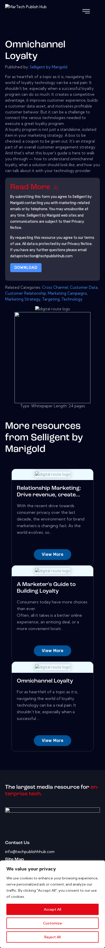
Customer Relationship (25, 293)
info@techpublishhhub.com (30, 851)
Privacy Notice (80, 244)
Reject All (52, 937)
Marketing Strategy (22, 299)
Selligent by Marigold (48, 67)
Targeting (51, 299)
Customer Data (84, 287)
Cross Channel (55, 287)
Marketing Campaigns (67, 293)
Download (25, 267)
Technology (72, 299)
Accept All (52, 909)
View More (52, 554)
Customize (52, 923)
